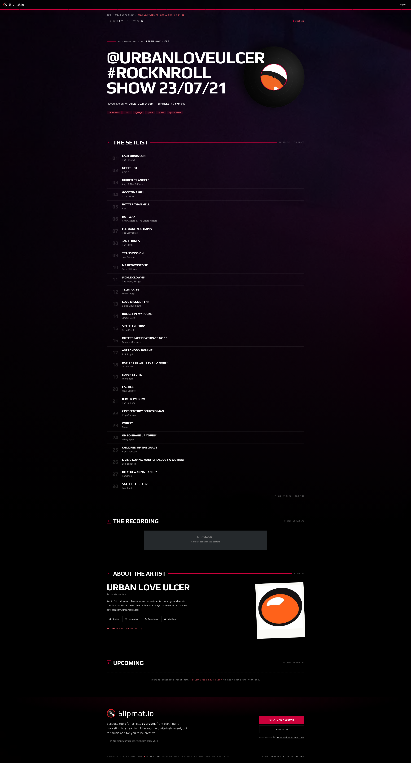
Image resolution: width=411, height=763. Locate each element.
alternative (114, 112)
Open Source (277, 756)
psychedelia (175, 112)
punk (151, 112)
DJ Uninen (155, 756)
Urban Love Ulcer (124, 15)
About (265, 756)
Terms (290, 756)
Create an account (281, 719)
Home (109, 15)
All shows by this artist (123, 628)
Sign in (403, 4)
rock (128, 112)
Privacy (300, 756)
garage (139, 112)
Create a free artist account (290, 737)
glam (161, 112)
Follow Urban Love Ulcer (206, 680)
